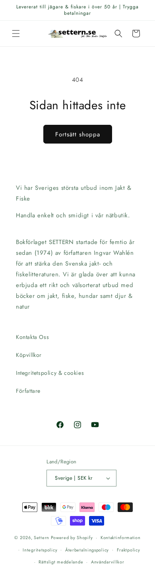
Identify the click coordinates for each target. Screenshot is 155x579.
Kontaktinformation (121, 537)
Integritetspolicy (40, 550)
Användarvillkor (107, 562)
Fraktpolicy (128, 550)
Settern (41, 537)
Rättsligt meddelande (61, 562)
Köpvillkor (29, 355)
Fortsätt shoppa (77, 134)
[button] (16, 33)
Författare (28, 391)
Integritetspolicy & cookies (50, 373)
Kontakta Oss (32, 337)
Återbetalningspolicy (87, 550)
